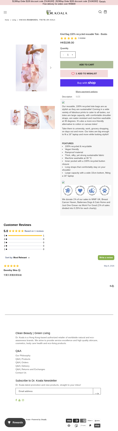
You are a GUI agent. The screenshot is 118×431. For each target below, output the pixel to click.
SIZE (78, 97)
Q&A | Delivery (23, 366)
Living (14, 20)
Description (67, 97)
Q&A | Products (23, 359)
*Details (102, 1)
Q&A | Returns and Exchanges (30, 369)
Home (7, 20)
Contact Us (21, 372)
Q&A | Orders (22, 362)
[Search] (100, 12)
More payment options (87, 91)
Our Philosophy (23, 355)
